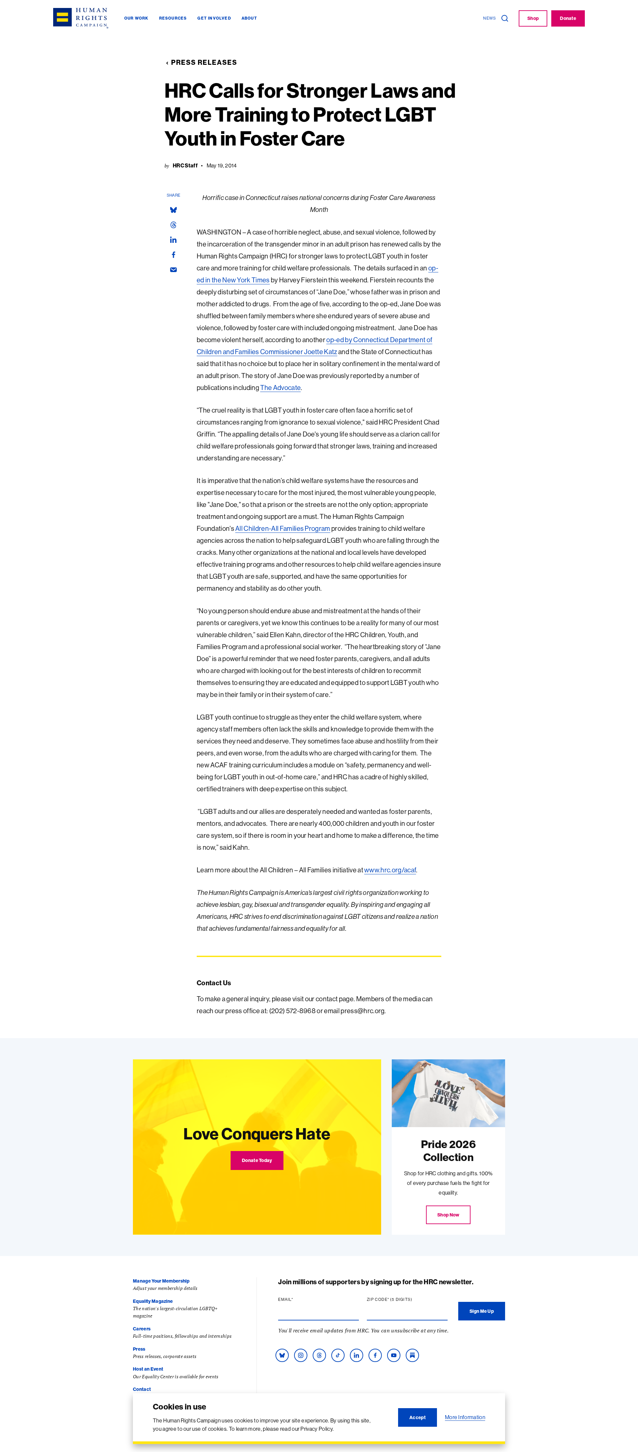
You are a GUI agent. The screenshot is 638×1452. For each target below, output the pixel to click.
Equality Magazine (153, 1301)
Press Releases (204, 62)
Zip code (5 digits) (402, 1299)
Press (139, 1349)
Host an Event (148, 1369)
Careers (142, 1329)
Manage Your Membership (161, 1281)
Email (298, 1299)
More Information (465, 1417)
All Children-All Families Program (282, 528)
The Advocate (280, 387)
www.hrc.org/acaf (390, 870)
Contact (142, 1389)
